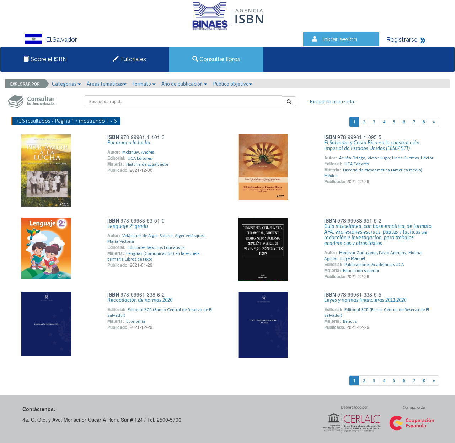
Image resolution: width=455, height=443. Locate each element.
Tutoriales (132, 59)
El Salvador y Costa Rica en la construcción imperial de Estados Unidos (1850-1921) (371, 145)
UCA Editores (140, 158)
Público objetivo (231, 84)
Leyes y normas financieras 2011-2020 (365, 300)
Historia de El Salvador (147, 164)
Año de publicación (182, 84)
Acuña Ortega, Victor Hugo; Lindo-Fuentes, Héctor (386, 157)
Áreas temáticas (105, 84)
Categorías (64, 84)
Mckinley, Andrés (138, 152)
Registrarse (402, 39)
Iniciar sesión (339, 39)
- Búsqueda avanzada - (332, 102)
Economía (135, 321)
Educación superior (361, 270)
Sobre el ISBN (48, 59)
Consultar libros (219, 59)
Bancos (350, 321)
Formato (142, 84)
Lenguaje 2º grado (127, 226)
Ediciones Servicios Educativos (156, 247)
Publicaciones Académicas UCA (374, 264)
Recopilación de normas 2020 (139, 300)
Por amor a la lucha (128, 142)
